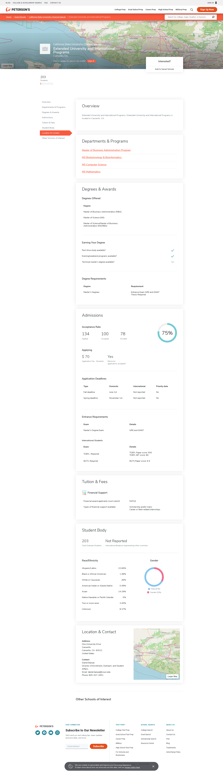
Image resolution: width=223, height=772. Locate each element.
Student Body (48, 127)
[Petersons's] (18, 9)
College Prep (120, 10)
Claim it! (91, 61)
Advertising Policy (173, 752)
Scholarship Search (148, 739)
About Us (170, 730)
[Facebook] (44, 732)
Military (119, 743)
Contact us (55, 3)
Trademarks (171, 748)
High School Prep (165, 10)
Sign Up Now (207, 9)
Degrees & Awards (50, 112)
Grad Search (146, 734)
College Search (147, 730)
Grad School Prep (135, 10)
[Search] (191, 9)
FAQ (46, 3)
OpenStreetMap (205, 22)
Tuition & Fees (48, 122)
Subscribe (98, 746)
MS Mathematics (91, 171)
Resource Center (147, 743)
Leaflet (193, 22)
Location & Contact (50, 133)
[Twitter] (37, 732)
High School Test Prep (124, 748)
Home (8, 17)
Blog (8, 3)
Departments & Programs (53, 107)
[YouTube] (51, 732)
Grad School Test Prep (124, 734)
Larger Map (7, 65)
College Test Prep (122, 730)
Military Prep (181, 10)
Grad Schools (20, 17)
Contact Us (170, 734)
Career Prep (151, 10)
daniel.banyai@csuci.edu (99, 672)
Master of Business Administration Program (106, 150)
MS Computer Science (94, 164)
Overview (46, 102)
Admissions (47, 117)
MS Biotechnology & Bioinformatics (102, 157)
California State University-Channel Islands (47, 17)
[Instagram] (57, 732)
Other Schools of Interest (53, 138)
